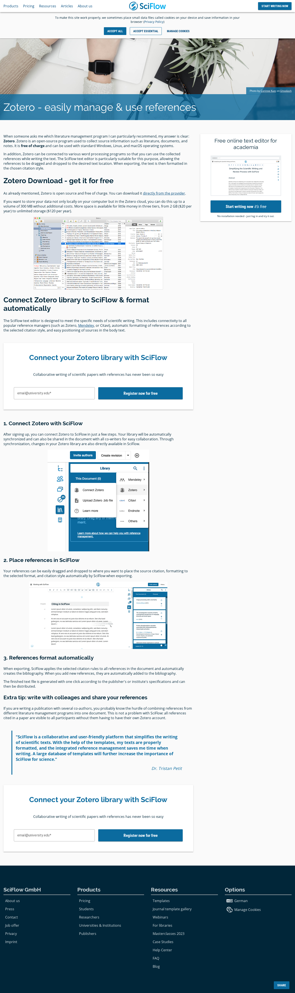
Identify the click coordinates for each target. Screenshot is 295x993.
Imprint (11, 941)
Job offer (12, 925)
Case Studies (163, 941)
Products (10, 6)
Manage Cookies (247, 909)
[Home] (147, 6)
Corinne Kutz (268, 91)
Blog (156, 966)
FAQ (156, 958)
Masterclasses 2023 (168, 933)
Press (9, 909)
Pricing (28, 6)
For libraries (162, 925)
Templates (161, 900)
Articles (67, 6)
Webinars (160, 917)
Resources (47, 6)
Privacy (11, 933)
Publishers (87, 933)
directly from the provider (164, 193)
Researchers (89, 917)
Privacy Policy (153, 22)
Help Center (162, 950)
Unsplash (286, 91)
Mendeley (86, 325)
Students (86, 909)
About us (85, 6)
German (241, 900)
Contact (11, 917)
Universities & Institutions (100, 925)
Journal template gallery (172, 909)
